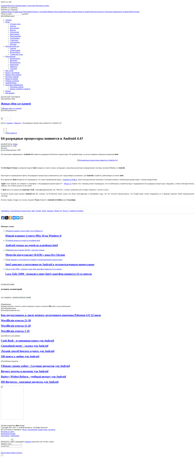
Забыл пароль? (16, 453)
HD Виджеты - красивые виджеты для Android (29, 381)
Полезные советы (16, 87)
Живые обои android (56, 12)
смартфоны (5, 211)
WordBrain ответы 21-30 (16, 320)
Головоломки (15, 50)
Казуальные (14, 28)
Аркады (13, 26)
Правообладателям (8, 434)
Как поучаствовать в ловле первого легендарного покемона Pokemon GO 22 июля (51, 315)
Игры (9, 12)
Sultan (15, 144)
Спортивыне (15, 38)
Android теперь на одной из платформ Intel (31, 245)
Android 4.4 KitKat (70, 180)
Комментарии (20, 6)
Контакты (11, 6)
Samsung (50, 211)
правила (28, 442)
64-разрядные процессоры (20, 211)
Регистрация (6, 453)
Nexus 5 (66, 211)
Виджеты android (70, 12)
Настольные (14, 34)
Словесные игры (16, 54)
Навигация (14, 64)
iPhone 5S (67, 184)
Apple (44, 211)
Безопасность (15, 58)
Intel (33, 211)
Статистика (31, 6)
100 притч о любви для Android (20, 356)
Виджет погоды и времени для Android (24, 371)
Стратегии (14, 40)
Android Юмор (128, 12)
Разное (136, 12)
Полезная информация (113, 12)
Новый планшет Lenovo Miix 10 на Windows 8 (33, 235)
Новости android (84, 12)
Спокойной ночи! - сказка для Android (24, 345)
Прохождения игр (97, 12)
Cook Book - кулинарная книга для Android (27, 340)
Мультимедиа (15, 62)
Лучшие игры (17, 12)
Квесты (13, 30)
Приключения (15, 36)
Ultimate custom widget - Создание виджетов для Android (35, 365)
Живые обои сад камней (16, 103)
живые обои (42, 430)
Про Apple (9, 71)
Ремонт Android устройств (20, 89)
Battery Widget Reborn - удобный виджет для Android (33, 376)
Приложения (28, 12)
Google (38, 211)
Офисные (13, 67)
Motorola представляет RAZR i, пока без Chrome (35, 254)
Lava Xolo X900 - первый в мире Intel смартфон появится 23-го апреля (48, 273)
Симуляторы (15, 42)
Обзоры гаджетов (12, 81)
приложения (32, 430)
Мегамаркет (10, 93)
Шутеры (13, 44)
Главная (4, 6)
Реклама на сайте (42, 6)
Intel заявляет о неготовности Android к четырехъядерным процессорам (49, 264)
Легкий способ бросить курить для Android (27, 351)
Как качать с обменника (10, 436)
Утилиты (13, 69)
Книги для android (41, 12)
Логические (14, 32)
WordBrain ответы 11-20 (16, 325)
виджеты (51, 430)
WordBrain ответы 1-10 (15, 331)
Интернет (13, 60)
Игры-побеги (15, 52)
